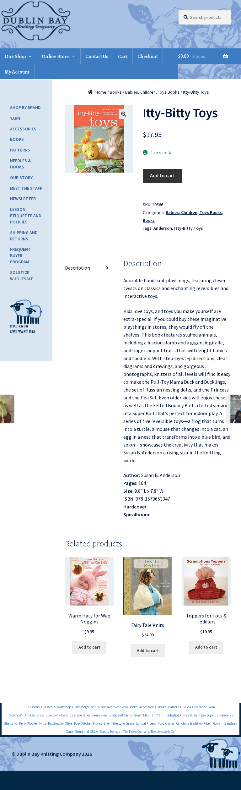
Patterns (20, 150)
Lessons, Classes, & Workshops (50, 707)
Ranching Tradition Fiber (193, 723)
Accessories (23, 129)
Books (116, 92)
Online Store (56, 56)
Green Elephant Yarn (148, 715)
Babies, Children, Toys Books (152, 92)
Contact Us (96, 56)
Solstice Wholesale (21, 276)
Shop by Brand (25, 107)
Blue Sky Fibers (56, 715)
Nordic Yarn (166, 723)
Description (77, 268)
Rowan (217, 723)
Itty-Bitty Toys (188, 228)
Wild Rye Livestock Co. (159, 731)
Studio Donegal (110, 731)
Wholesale (105, 707)
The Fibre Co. (132, 731)
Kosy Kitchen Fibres (88, 723)
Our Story (21, 177)
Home (100, 92)
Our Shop (15, 56)
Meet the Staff (26, 188)
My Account (17, 72)
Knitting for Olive (60, 723)
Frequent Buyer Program (20, 255)
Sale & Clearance (195, 707)
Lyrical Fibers (146, 723)
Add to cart (162, 175)
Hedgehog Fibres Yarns (181, 715)
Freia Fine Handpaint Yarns (112, 715)
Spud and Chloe (86, 731)
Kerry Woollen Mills (32, 723)
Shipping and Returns (24, 236)
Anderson (162, 228)
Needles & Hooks (20, 164)
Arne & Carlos (34, 715)
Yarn (15, 118)
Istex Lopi (206, 715)
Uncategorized (85, 707)
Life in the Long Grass (119, 723)
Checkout (147, 56)
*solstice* (15, 715)
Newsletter (23, 198)
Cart (123, 56)
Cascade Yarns (79, 715)
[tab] (89, 268)
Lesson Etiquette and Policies (25, 215)
